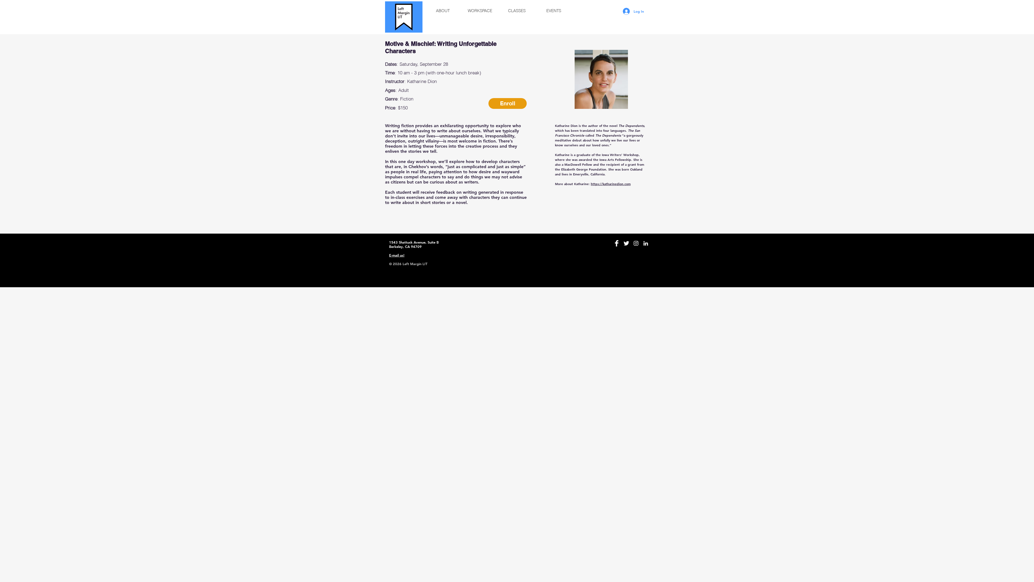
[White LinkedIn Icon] (645, 243)
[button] (442, 11)
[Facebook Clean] (616, 243)
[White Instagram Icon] (636, 243)
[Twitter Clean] (626, 243)
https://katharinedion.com (611, 184)
